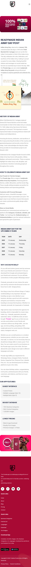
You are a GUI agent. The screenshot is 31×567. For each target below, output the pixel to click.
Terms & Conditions (15, 564)
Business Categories (6, 518)
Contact (3, 510)
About (2, 501)
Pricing (3, 507)
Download (3, 527)
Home (2, 498)
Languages (4, 524)
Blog (2, 504)
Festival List (4, 521)
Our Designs (4, 530)
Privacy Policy (4, 564)
